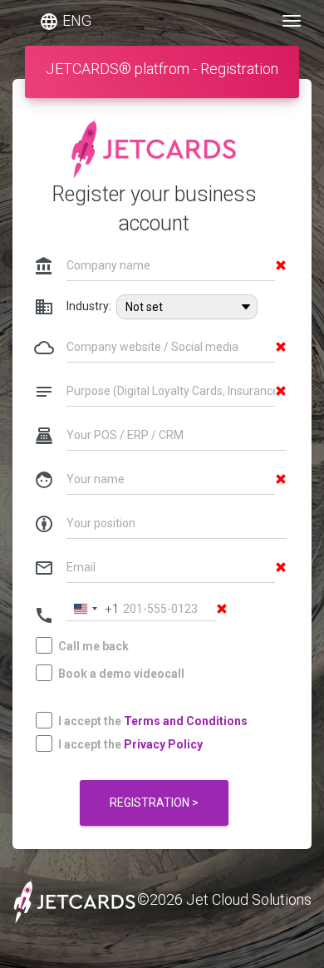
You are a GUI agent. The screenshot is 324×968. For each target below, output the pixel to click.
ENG (65, 22)
